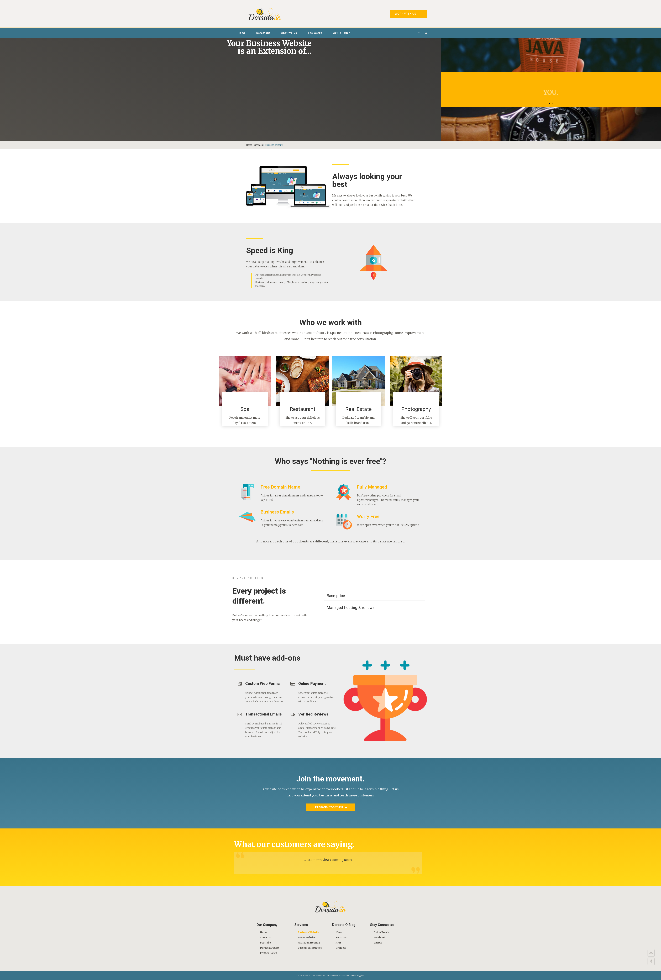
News (339, 932)
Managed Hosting (309, 942)
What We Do (289, 32)
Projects (341, 947)
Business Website (308, 932)
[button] (549, 69)
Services (258, 145)
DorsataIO (263, 32)
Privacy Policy (268, 953)
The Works (315, 32)
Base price (336, 595)
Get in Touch (341, 32)
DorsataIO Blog (269, 947)
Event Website (307, 937)
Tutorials (341, 937)
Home (242, 32)
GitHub (378, 942)
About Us (265, 937)
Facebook (379, 937)
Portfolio (265, 942)
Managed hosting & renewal (351, 607)
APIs (339, 942)
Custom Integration (310, 947)
